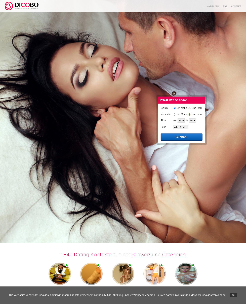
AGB (225, 6)
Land (163, 126)
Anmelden (213, 6)
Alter (163, 120)
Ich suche (166, 114)
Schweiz (141, 254)
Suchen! (182, 137)
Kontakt (236, 6)
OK (234, 295)
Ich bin (164, 107)
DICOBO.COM (21, 6)
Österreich (174, 254)
